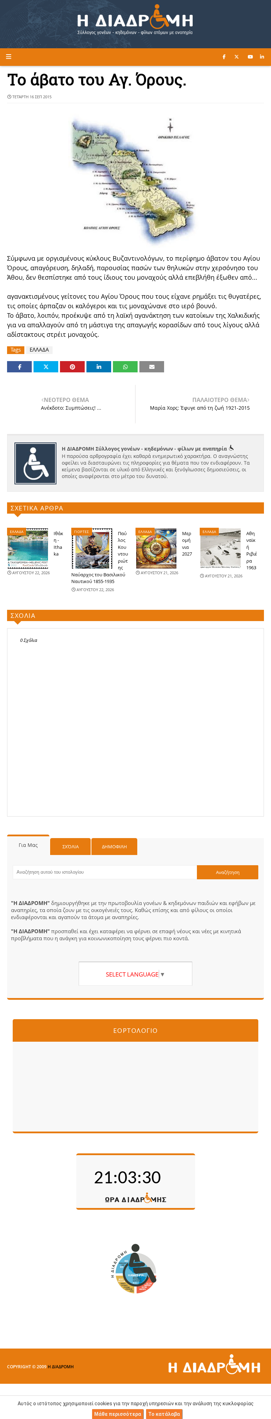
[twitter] (237, 56)
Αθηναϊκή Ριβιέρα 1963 (251, 550)
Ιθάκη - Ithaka (58, 543)
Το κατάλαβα (164, 1414)
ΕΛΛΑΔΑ (39, 349)
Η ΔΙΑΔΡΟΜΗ (61, 1367)
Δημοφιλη (114, 846)
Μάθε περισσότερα (117, 1414)
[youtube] (250, 56)
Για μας (28, 845)
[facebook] (224, 56)
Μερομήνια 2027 (187, 543)
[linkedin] (262, 56)
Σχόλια (70, 846)
